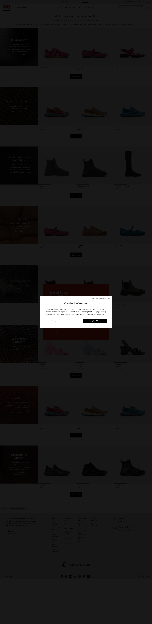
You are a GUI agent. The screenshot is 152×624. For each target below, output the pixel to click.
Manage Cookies (57, 321)
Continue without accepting (101, 298)
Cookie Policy (100, 314)
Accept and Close (94, 321)
